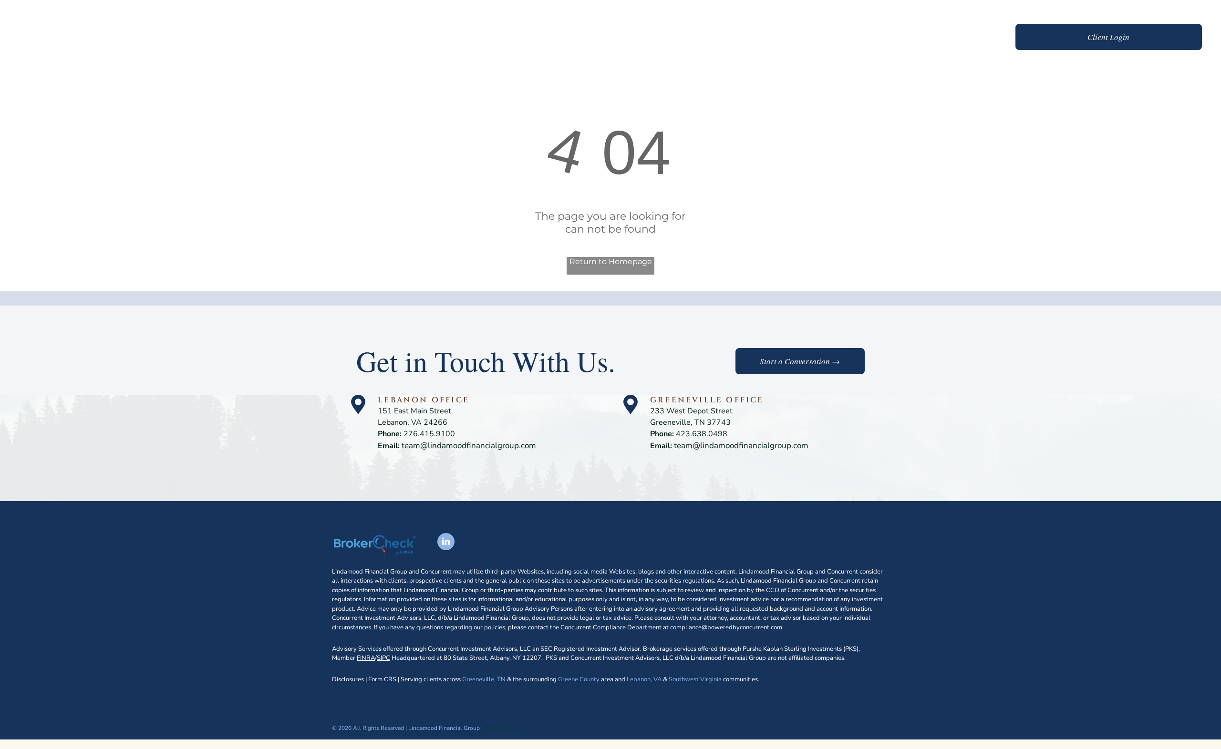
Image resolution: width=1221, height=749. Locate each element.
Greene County (579, 679)
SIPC (383, 658)
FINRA (366, 658)
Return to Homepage (610, 261)
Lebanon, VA (644, 679)
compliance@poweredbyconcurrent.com (726, 627)
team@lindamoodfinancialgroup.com (469, 445)
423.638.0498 (701, 434)
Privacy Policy (502, 728)
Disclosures (348, 679)
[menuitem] (772, 38)
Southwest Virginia (695, 679)
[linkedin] (446, 543)
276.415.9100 (429, 434)
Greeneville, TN (484, 679)
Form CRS (382, 679)
